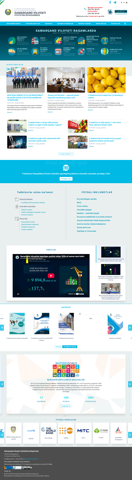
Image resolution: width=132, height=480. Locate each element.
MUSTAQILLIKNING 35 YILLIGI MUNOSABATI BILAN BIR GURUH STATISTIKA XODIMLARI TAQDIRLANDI (25, 97)
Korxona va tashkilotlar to (87, 217)
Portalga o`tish (66, 178)
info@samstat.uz (9, 459)
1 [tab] (64, 416)
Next (130, 326)
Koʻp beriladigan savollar (87, 199)
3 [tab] (67, 416)
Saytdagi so (81, 231)
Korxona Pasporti (27, 215)
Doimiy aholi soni (84, 227)
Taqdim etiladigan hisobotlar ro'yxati (33, 212)
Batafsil (58, 346)
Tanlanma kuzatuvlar (28, 227)
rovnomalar (91, 231)
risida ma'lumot (106, 217)
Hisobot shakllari (27, 229)
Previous (2, 326)
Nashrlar (48, 23)
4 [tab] (69, 416)
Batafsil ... (10, 112)
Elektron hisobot (26, 210)
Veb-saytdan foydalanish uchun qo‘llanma (17, 461)
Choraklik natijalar (84, 210)
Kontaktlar (115, 23)
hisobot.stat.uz (94, 16)
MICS (79, 203)
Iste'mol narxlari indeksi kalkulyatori (91, 224)
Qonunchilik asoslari (28, 222)
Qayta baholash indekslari (30, 224)
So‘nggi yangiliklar (19, 103)
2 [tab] (65, 416)
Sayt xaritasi (19, 459)
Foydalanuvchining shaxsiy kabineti (33, 203)
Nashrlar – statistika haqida (88, 213)
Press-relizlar (82, 206)
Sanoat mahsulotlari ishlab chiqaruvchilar (93, 220)
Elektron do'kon (71, 346)
